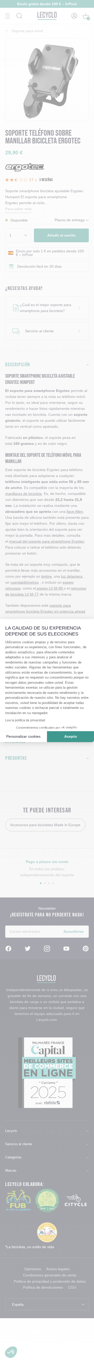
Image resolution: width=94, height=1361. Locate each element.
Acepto (70, 736)
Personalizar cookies (23, 736)
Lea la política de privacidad (25, 720)
